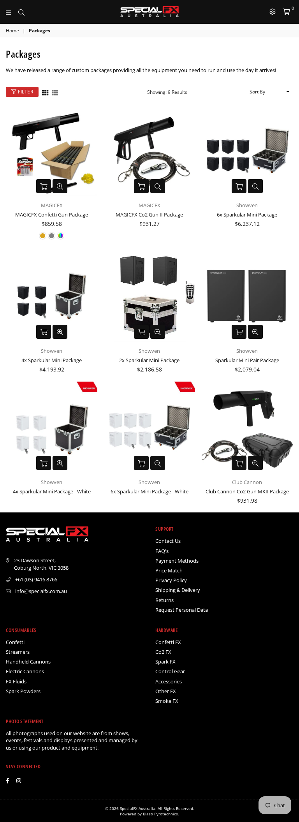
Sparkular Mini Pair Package (247, 360)
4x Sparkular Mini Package (51, 360)
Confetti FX (168, 642)
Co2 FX (163, 651)
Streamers (18, 651)
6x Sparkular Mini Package (247, 214)
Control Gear (170, 671)
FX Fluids (16, 681)
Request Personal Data (181, 609)
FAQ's (162, 550)
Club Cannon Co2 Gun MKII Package (247, 491)
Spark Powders (23, 691)
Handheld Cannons (28, 661)
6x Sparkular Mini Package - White (149, 491)
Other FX (165, 691)
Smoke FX (166, 700)
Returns (164, 600)
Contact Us (168, 540)
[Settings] (272, 12)
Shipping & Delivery (177, 589)
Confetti (15, 642)
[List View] (55, 92)
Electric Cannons (25, 671)
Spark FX (165, 661)
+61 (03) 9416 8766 (36, 579)
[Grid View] (45, 92)
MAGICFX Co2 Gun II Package (149, 214)
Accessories (168, 681)
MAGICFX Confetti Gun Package (51, 214)
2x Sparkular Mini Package (149, 360)
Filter (25, 91)
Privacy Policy (171, 580)
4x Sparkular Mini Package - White (52, 491)
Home (12, 31)
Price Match (169, 570)
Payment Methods (177, 560)
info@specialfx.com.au (41, 591)
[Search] (21, 12)
